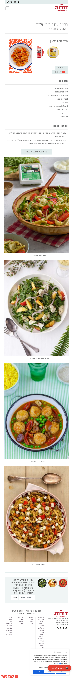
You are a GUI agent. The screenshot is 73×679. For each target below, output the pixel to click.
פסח (32, 619)
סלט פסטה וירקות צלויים (39, 564)
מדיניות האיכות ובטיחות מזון (9, 624)
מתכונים (21, 611)
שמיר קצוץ (41, 644)
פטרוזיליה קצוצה (42, 632)
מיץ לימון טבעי (41, 618)
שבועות (31, 621)
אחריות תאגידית (10, 620)
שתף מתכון (58, 72)
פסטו (43, 642)
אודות (11, 618)
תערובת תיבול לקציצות (41, 620)
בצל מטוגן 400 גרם (40, 646)
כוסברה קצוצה (41, 629)
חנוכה (32, 623)
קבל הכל (38, 671)
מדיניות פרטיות (9, 631)
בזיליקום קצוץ (41, 636)
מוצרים (14, 611)
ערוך (61, 671)
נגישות (10, 633)
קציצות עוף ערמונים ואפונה (39, 461)
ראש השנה (31, 618)
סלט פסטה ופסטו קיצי (39, 255)
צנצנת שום (41, 623)
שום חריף (42, 627)
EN (22, 2)
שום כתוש (42, 625)
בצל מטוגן (42, 634)
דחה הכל (49, 671)
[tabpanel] (53, 52)
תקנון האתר (9, 629)
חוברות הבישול (31, 613)
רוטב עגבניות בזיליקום (41, 639)
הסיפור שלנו (20, 613)
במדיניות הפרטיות (58, 663)
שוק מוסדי (29, 611)
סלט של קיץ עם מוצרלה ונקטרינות (39, 358)
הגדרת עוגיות (9, 634)
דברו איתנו (38, 611)
